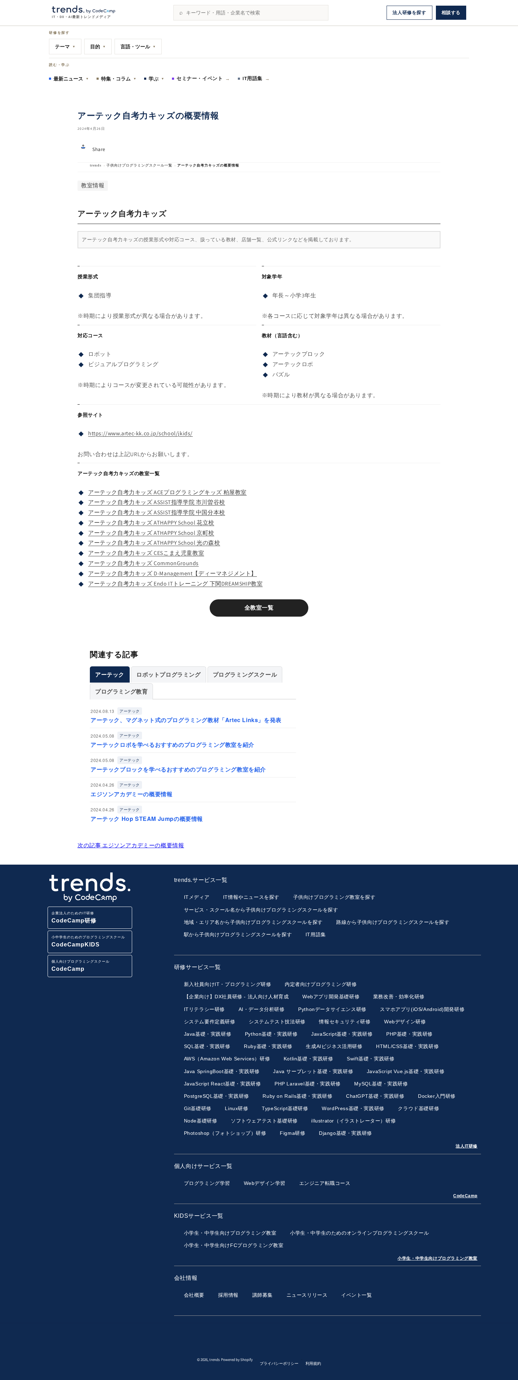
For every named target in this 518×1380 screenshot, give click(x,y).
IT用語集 (256, 78)
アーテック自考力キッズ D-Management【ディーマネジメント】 (172, 573)
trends (95, 165)
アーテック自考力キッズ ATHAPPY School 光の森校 (154, 542)
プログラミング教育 (121, 691)
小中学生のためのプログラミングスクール (88, 941)
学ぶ (156, 78)
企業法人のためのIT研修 (74, 917)
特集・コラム (118, 78)
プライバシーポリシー (279, 1363)
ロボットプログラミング (168, 674)
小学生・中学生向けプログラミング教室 (437, 1258)
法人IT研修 (466, 1146)
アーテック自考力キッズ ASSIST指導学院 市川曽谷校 (156, 502)
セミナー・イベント (203, 78)
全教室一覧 (259, 607)
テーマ (65, 46)
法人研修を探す (409, 13)
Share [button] (98, 149)
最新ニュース (71, 78)
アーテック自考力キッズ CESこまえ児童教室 (146, 553)
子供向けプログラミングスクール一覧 (139, 165)
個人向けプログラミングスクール (80, 966)
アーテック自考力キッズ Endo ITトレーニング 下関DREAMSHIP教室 (175, 583)
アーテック (109, 674)
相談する (451, 13)
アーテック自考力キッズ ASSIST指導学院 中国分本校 (156, 512)
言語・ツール (138, 46)
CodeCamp (465, 1195)
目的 (98, 46)
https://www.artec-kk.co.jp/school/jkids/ (140, 433)
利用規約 (313, 1363)
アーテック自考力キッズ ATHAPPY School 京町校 (151, 533)
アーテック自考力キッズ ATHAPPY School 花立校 (151, 522)
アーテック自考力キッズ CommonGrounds (143, 563)
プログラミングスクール (245, 674)
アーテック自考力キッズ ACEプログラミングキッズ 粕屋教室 (167, 492)
